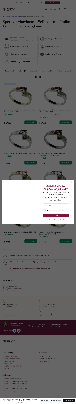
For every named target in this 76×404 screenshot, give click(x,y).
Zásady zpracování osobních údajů (56, 219)
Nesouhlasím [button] (56, 401)
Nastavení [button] (44, 401)
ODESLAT (56, 215)
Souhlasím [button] (69, 401)
